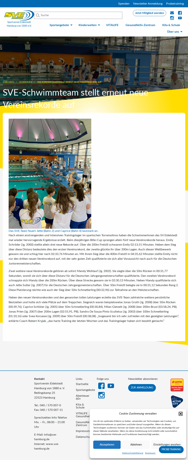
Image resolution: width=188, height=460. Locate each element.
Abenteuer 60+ (82, 397)
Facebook (101, 385)
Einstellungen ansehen (166, 444)
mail (172, 14)
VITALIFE (112, 25)
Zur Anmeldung (142, 387)
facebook (180, 14)
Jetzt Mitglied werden (149, 13)
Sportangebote (59, 25)
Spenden (123, 3)
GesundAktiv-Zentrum (140, 25)
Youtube (180, 19)
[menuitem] (60, 25)
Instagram (101, 395)
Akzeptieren (107, 444)
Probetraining (175, 3)
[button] (180, 414)
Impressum (150, 453)
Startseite (8, 82)
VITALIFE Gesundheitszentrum (83, 415)
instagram (172, 19)
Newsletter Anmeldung (147, 3)
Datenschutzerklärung (132, 453)
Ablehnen (136, 444)
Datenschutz (83, 436)
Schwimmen (25, 82)
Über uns (173, 31)
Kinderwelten (88, 25)
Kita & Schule (171, 25)
